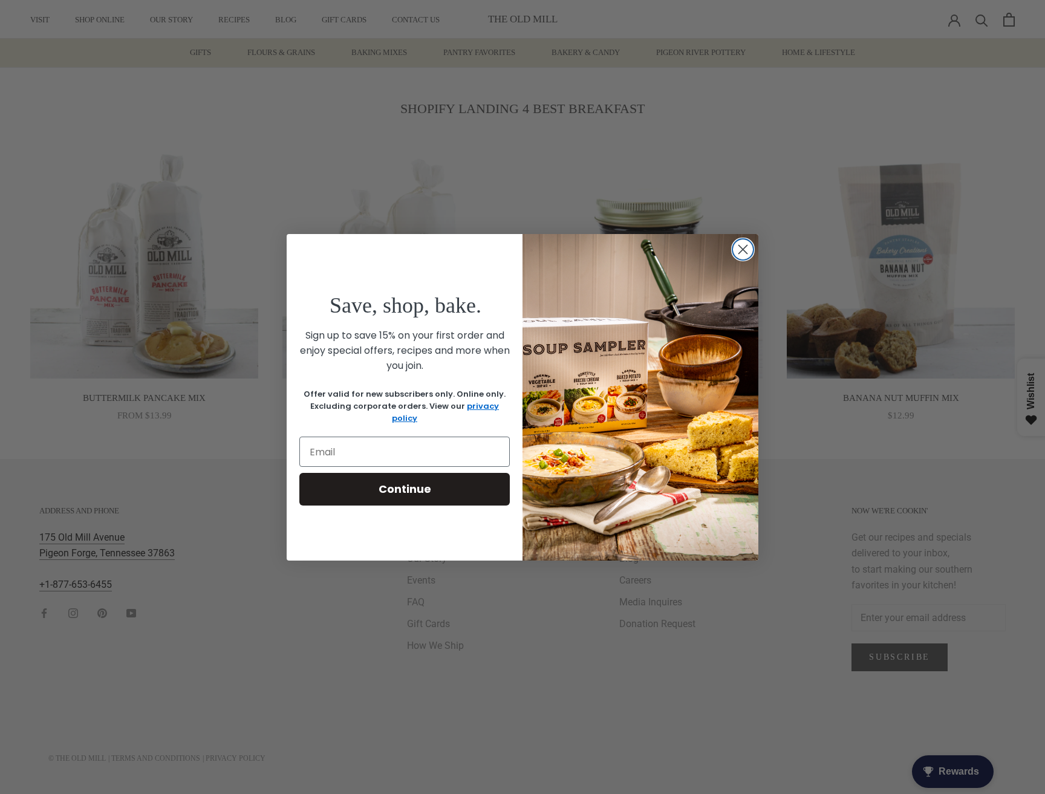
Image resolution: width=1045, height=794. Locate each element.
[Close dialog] (743, 249)
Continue (405, 488)
